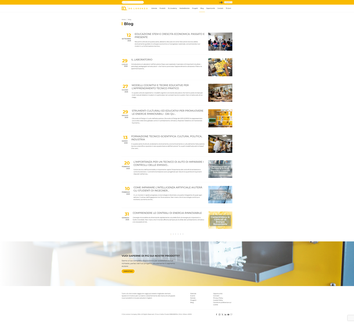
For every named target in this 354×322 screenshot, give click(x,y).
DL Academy (172, 8)
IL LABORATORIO (141, 59)
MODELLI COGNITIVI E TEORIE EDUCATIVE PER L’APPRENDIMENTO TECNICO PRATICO (160, 87)
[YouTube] (228, 314)
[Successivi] (182, 234)
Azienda (154, 8)
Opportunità (210, 8)
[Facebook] (217, 314)
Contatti (220, 8)
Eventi (192, 296)
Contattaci (128, 271)
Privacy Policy (218, 298)
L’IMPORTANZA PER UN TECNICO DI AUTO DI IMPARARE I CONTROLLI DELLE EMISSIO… (168, 163)
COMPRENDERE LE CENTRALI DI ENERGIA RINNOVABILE (167, 212)
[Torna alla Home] (135, 8)
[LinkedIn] (225, 314)
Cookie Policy (218, 300)
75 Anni (228, 8)
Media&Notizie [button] (184, 8)
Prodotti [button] (162, 8)
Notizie (192, 298)
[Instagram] (219, 314)
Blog (202, 8)
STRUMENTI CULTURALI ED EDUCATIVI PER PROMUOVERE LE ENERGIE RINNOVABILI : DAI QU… (167, 112)
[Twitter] (222, 314)
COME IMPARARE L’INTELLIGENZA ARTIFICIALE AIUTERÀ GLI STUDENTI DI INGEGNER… (167, 189)
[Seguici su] (231, 314)
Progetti (195, 8)
